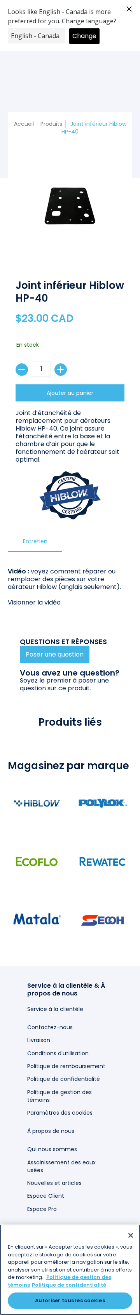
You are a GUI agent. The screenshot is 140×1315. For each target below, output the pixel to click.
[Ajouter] (60, 369)
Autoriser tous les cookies (70, 1300)
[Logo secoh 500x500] (103, 920)
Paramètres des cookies (60, 1113)
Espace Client (45, 1196)
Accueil (24, 124)
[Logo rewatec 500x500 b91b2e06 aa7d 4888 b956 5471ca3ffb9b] (103, 861)
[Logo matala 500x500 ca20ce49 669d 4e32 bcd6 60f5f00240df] (37, 920)
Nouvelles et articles (54, 1183)
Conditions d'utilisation (58, 1053)
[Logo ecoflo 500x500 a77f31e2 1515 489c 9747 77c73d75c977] (37, 861)
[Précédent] (17, 543)
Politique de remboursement (66, 1066)
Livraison (38, 1040)
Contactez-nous (50, 1027)
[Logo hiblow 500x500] (37, 803)
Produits (51, 124)
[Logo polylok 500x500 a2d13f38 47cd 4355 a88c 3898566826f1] (103, 803)
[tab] (35, 543)
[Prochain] (123, 543)
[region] (70, 1270)
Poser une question (55, 654)
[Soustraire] (22, 369)
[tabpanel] (70, 583)
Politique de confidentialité (63, 1079)
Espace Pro (42, 1209)
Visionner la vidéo (34, 602)
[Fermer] (130, 1235)
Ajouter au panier (70, 393)
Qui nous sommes (52, 1149)
